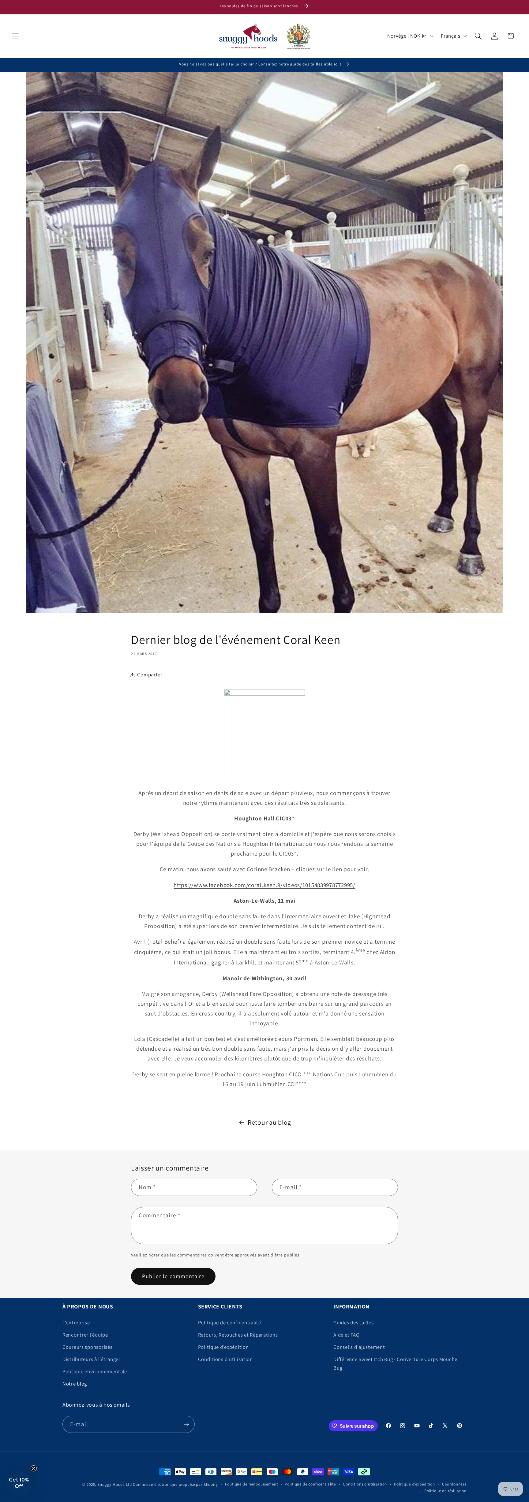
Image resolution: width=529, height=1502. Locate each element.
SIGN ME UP (264, 806)
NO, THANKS (264, 838)
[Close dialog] (325, 660)
